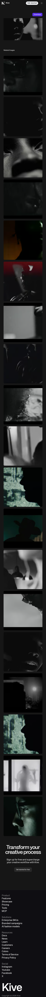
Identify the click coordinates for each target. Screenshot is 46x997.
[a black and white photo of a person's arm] (23, 322)
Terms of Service (10, 954)
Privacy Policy (9, 958)
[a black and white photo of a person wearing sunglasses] (23, 610)
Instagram (7, 967)
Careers (6, 948)
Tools (4, 908)
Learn (5, 942)
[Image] (23, 75)
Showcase (7, 902)
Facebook (7, 973)
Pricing (5, 905)
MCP (4, 911)
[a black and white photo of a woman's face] (23, 158)
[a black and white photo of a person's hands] (23, 363)
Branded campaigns (12, 923)
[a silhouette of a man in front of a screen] (23, 734)
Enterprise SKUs (10, 920)
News (4, 939)
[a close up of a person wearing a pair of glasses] (23, 816)
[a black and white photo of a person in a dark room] (23, 693)
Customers (7, 945)
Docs (4, 935)
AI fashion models (11, 926)
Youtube (6, 970)
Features (6, 898)
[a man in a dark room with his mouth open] (23, 651)
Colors (5, 951)
